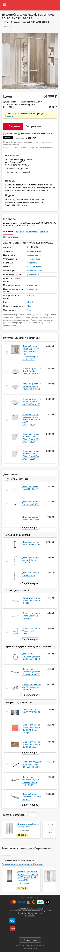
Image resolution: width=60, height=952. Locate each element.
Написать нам (30, 940)
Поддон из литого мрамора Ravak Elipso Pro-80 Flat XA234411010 (30, 455)
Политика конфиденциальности (30, 908)
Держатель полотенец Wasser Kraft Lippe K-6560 (31, 656)
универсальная (34, 270)
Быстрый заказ (34, 126)
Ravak (30, 302)
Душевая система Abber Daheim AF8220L (30, 560)
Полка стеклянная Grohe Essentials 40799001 (31, 616)
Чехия (30, 306)
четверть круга (34, 267)
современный (33, 259)
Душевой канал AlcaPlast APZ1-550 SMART (31, 796)
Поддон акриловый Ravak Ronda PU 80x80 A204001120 (31, 401)
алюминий (32, 285)
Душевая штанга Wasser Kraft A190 (30, 518)
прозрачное (33, 289)
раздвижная (33, 274)
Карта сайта (30, 915)
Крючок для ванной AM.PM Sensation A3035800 (31, 687)
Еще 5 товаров (30, 527)
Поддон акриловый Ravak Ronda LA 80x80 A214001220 (31, 386)
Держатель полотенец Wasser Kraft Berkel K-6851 (31, 671)
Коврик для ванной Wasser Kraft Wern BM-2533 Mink (31, 744)
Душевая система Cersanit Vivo (30, 573)
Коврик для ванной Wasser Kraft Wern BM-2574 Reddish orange (31, 729)
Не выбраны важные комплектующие (25, 114)
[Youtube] (12, 928)
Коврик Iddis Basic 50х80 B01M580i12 (31, 710)
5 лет (29, 310)
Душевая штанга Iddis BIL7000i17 (30, 487)
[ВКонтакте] (12, 920)
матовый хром (34, 255)
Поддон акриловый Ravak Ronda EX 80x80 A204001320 (31, 371)
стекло (30, 295)
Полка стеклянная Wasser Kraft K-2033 (31, 631)
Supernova (32, 263)
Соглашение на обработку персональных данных (30, 911)
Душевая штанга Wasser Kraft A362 (30, 502)
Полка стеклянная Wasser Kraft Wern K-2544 (31, 600)
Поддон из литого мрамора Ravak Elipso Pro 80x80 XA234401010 (30, 438)
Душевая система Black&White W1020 (31, 543)
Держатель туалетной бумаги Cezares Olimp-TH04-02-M (30, 781)
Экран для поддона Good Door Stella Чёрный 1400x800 (31, 764)
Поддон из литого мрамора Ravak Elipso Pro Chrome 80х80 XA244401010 (31, 419)
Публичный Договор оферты (30, 913)
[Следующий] (53, 61)
